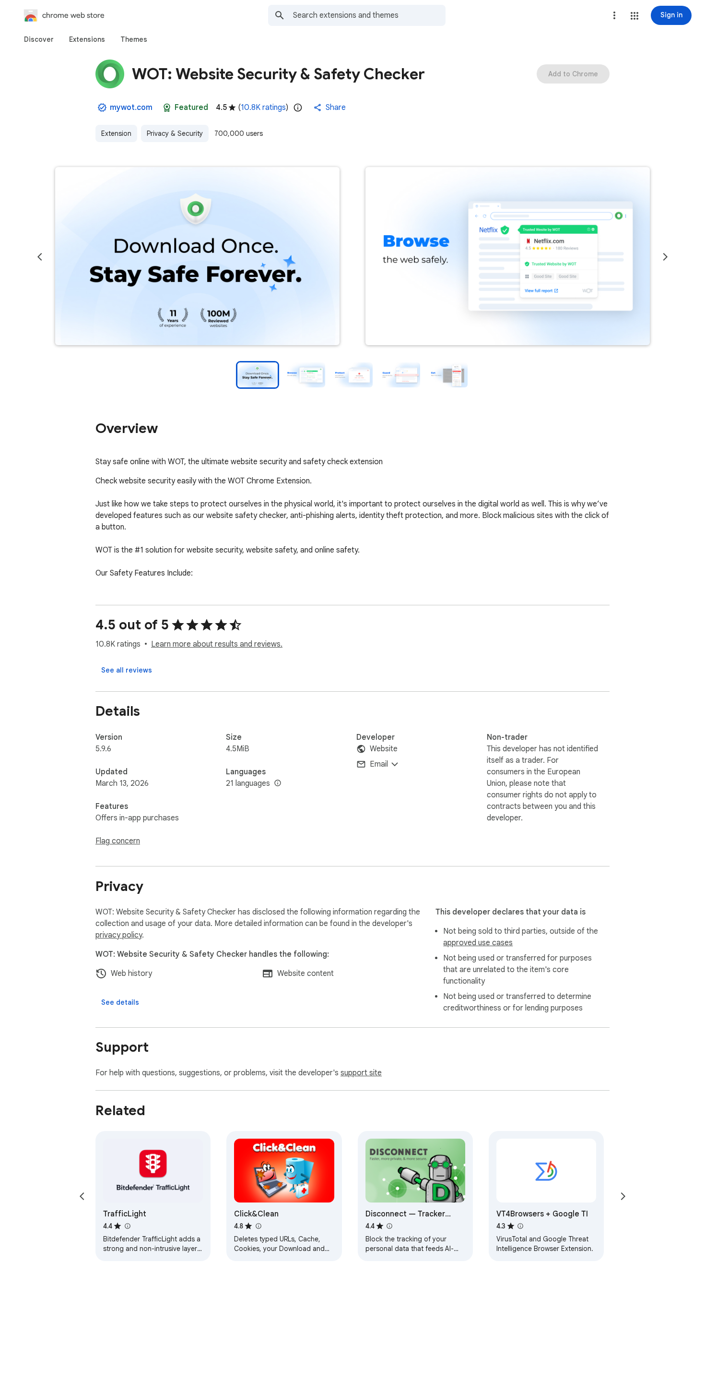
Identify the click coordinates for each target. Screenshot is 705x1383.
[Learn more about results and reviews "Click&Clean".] (258, 1226)
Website (384, 749)
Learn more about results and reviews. (216, 644)
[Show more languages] (277, 783)
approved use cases (478, 943)
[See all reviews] (126, 670)
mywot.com (131, 107)
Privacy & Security (175, 133)
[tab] (38, 39)
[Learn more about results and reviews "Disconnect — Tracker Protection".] (389, 1226)
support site (361, 1073)
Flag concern (117, 841)
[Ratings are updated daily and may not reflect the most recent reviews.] (297, 107)
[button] (634, 15)
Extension (116, 133)
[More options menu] (614, 15)
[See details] (120, 1002)
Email (379, 764)
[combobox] (369, 15)
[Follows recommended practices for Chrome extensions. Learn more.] (166, 107)
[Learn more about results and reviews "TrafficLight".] (127, 1226)
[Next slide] (665, 256)
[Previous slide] (39, 256)
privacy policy (118, 935)
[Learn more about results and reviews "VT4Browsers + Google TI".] (520, 1226)
